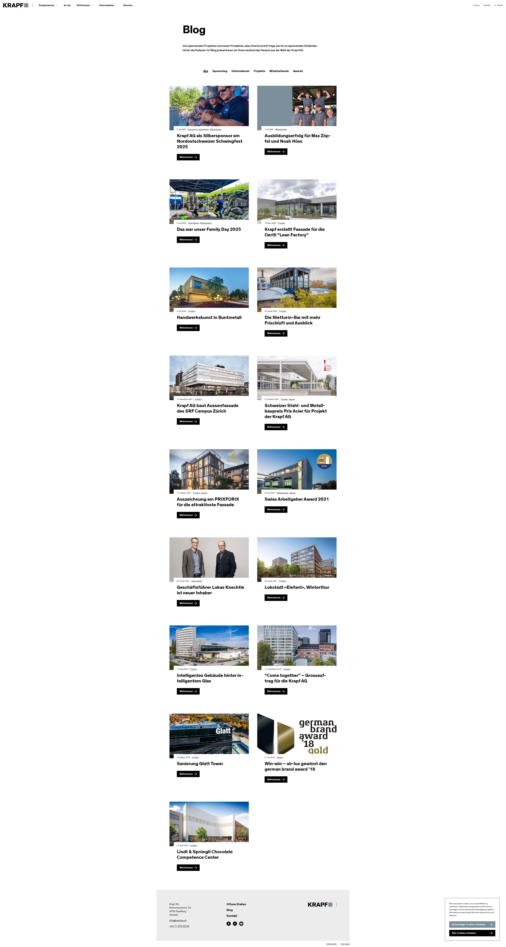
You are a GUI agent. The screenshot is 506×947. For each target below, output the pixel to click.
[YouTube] (241, 924)
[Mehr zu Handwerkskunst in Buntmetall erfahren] (209, 289)
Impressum (345, 944)
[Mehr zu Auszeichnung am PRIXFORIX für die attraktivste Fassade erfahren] (209, 471)
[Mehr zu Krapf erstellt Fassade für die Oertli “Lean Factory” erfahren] (297, 201)
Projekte (281, 223)
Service (476, 5)
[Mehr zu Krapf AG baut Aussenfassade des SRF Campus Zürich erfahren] (209, 378)
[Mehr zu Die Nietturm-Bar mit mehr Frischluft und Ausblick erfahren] (297, 289)
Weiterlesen (186, 157)
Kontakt (487, 5)
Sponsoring (192, 129)
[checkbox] (219, 71)
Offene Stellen (236, 904)
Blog (230, 910)
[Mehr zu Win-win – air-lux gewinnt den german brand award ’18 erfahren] (297, 736)
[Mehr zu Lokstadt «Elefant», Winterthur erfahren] (297, 559)
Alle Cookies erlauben (464, 933)
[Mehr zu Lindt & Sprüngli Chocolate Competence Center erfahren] (209, 824)
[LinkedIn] (235, 924)
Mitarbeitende (215, 129)
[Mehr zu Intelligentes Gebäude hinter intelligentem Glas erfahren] (209, 647)
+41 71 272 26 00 (179, 926)
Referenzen (83, 5)
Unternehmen (106, 5)
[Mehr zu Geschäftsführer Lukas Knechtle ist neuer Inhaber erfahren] (209, 559)
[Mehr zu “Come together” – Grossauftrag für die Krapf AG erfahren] (297, 647)
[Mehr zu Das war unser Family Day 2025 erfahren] (209, 201)
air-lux (67, 5)
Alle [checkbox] (205, 71)
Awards (292, 399)
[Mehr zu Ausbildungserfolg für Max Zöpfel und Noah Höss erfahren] (297, 108)
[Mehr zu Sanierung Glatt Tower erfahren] (209, 736)
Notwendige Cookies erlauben (468, 924)
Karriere (127, 5)
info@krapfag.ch (177, 920)
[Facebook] (229, 924)
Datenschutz (332, 944)
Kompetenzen (46, 5)
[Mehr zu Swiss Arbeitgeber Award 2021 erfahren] (297, 471)
